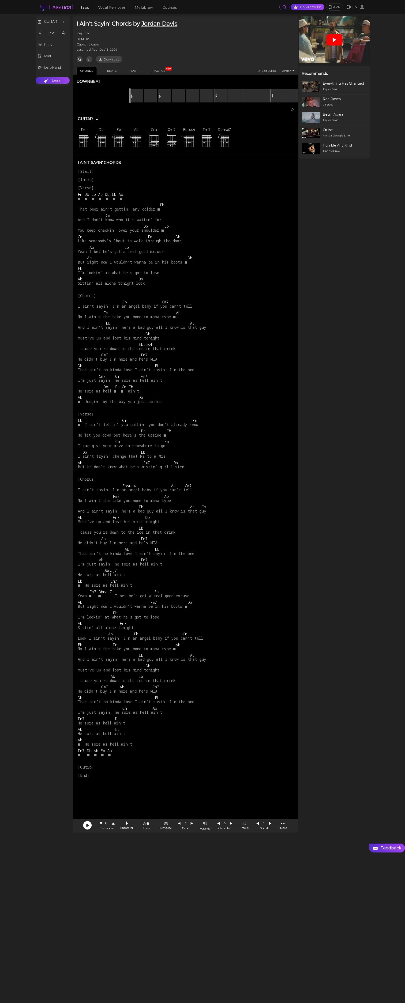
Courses (169, 7)
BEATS (111, 70)
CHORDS (86, 70)
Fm (107, 823)
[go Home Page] (56, 7)
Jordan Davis (159, 23)
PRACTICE (159, 69)
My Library (144, 7)
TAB (133, 70)
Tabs (84, 7)
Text (51, 33)
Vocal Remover (111, 7)
